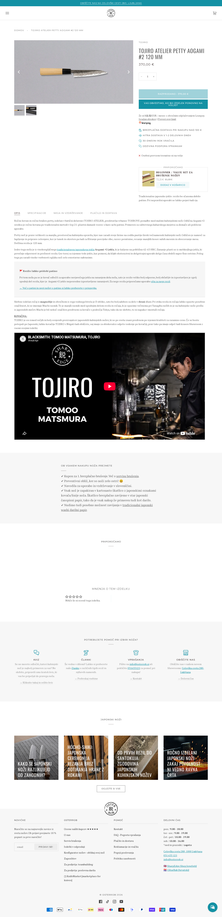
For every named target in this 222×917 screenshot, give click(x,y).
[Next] (128, 72)
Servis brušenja (72, 840)
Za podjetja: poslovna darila (79, 870)
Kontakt (118, 829)
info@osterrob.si (139, 664)
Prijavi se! (46, 847)
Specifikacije (37, 213)
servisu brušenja (127, 476)
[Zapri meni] (11, 13)
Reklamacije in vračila (126, 846)
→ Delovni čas (186, 678)
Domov (19, 30)
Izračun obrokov (147, 119)
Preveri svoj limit (167, 119)
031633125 (134, 668)
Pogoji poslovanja (124, 852)
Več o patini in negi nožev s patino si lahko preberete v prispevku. (58, 288)
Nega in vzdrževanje (68, 213)
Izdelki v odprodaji (74, 846)
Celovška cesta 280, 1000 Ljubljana (183, 851)
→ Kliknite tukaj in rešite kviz (36, 682)
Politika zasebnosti (124, 858)
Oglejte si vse (111, 788)
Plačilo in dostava (103, 213)
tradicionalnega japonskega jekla (75, 249)
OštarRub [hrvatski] (178, 870)
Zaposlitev (70, 858)
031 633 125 (170, 855)
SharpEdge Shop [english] (182, 866)
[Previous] (19, 72)
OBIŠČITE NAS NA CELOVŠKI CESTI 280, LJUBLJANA (111, 3)
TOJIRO (143, 42)
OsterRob (109, 894)
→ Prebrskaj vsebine (86, 678)
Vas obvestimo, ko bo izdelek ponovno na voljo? (173, 104)
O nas (67, 835)
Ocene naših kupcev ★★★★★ (81, 829)
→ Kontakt (136, 678)
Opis (17, 213)
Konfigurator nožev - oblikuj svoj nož (84, 852)
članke (75, 668)
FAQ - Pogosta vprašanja (127, 835)
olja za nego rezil (160, 281)
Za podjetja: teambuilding (78, 864)
